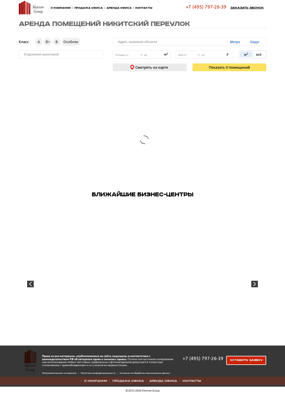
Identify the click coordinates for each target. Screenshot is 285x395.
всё (258, 54)
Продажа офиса (88, 8)
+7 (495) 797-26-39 (206, 7)
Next (254, 284)
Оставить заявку (246, 360)
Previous (30, 284)
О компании (61, 8)
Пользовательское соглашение (59, 373)
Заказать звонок (247, 8)
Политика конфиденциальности (98, 373)
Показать (229, 67)
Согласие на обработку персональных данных (145, 373)
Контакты (143, 8)
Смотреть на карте (151, 67)
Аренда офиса (119, 8)
